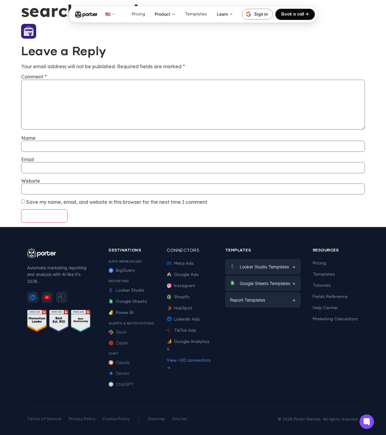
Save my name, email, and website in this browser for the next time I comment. (117, 202)
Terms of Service (44, 419)
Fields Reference (330, 297)
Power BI (125, 313)
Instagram (184, 286)
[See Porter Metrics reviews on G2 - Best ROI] (59, 322)
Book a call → (295, 14)
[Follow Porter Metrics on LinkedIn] (32, 297)
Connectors (183, 250)
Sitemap (156, 419)
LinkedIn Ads (187, 319)
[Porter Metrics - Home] (86, 14)
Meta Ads (184, 263)
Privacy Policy (82, 419)
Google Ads (186, 275)
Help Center (325, 308)
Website (30, 181)
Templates (196, 14)
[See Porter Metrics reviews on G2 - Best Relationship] (80, 322)
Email (27, 159)
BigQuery (125, 270)
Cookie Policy (116, 419)
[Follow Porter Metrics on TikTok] (61, 297)
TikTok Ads (185, 330)
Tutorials (322, 285)
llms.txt (179, 419)
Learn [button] (222, 14)
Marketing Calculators (335, 319)
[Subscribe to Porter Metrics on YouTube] (47, 297)
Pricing (138, 14)
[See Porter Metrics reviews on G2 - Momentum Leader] (37, 322)
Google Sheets (131, 301)
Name (28, 138)
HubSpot (183, 308)
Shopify (182, 297)
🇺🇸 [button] (107, 14)
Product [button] (162, 14)
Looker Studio (130, 290)
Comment (34, 76)
